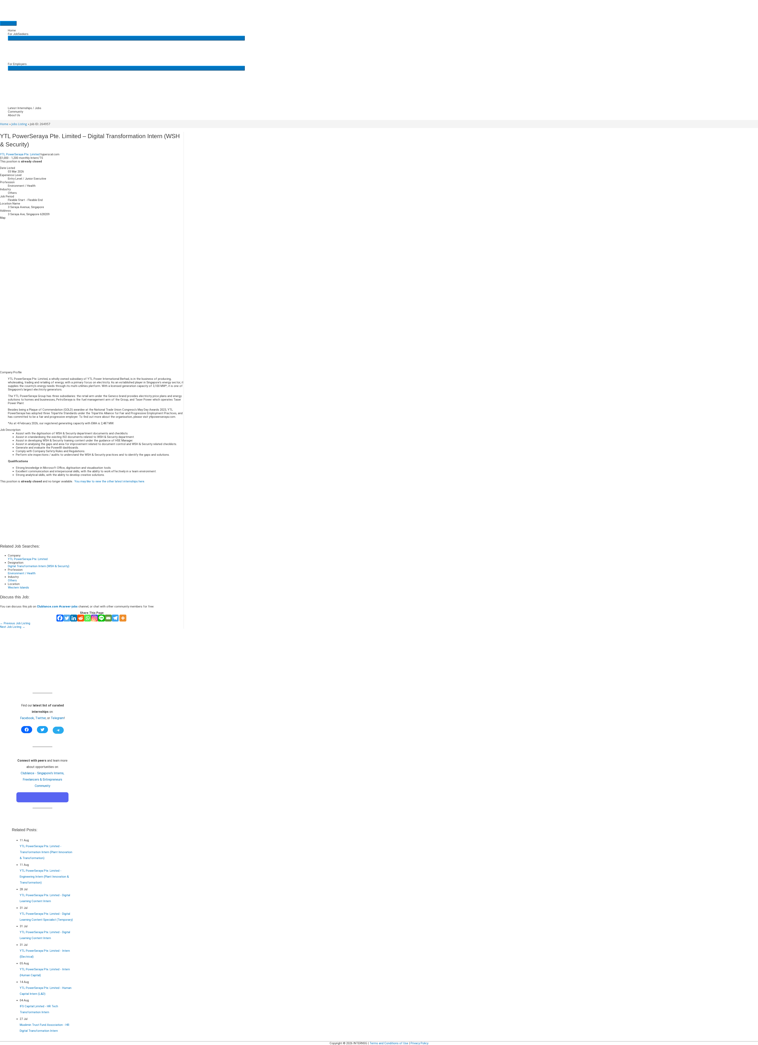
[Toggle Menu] (126, 38)
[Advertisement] (92, 340)
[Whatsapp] (87, 618)
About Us (14, 115)
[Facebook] (59, 618)
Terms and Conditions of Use (389, 1043)
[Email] (108, 618)
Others (12, 580)
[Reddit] (80, 618)
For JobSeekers (18, 34)
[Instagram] (94, 618)
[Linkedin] (73, 618)
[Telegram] (115, 618)
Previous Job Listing (15, 623)
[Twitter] (66, 618)
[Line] (101, 618)
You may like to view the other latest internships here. (109, 481)
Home (12, 30)
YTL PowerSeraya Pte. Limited (20, 154)
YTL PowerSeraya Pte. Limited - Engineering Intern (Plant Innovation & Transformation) (44, 876)
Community (15, 111)
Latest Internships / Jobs (24, 108)
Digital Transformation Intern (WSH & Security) (38, 566)
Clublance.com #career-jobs (57, 606)
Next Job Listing (12, 627)
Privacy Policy (419, 1043)
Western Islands (18, 587)
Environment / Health (22, 573)
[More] (123, 618)
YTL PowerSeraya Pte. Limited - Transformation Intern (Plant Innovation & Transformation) (46, 852)
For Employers (17, 64)
